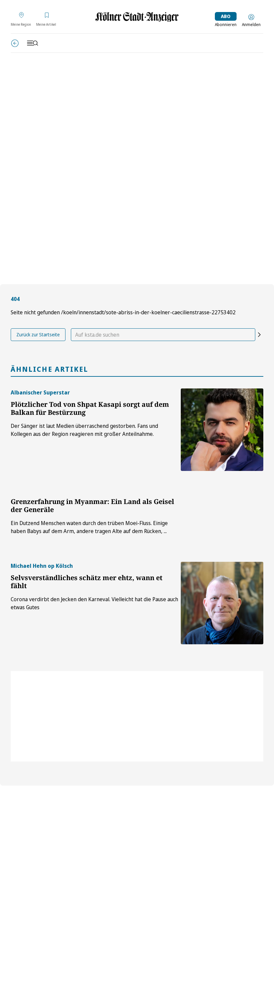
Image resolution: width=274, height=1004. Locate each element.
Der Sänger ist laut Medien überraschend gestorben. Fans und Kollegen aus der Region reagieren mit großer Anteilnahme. (84, 430)
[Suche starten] (259, 335)
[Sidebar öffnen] (32, 43)
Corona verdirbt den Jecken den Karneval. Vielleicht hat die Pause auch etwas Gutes (94, 603)
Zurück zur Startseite (38, 334)
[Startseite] (137, 17)
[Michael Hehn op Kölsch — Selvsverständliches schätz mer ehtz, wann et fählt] (222, 603)
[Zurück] (15, 43)
